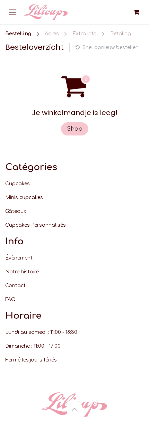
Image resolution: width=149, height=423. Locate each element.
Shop (74, 129)
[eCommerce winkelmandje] (136, 12)
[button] (74, 409)
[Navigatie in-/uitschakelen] (12, 12)
